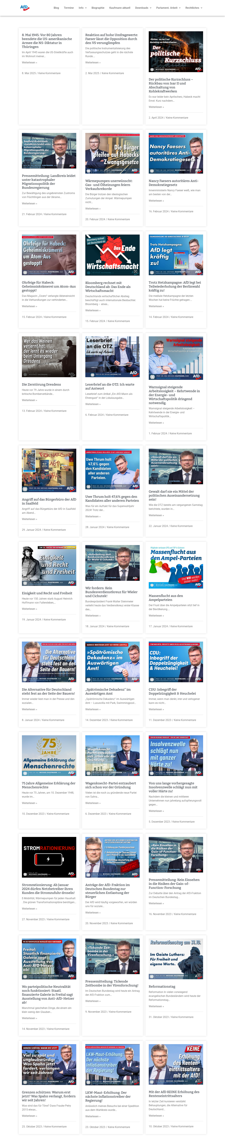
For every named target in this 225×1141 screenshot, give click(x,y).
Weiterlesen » (29, 62)
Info (81, 7)
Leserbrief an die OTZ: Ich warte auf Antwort (109, 386)
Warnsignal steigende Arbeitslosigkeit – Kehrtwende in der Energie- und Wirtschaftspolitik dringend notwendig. (174, 395)
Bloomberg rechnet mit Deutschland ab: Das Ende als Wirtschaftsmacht (108, 287)
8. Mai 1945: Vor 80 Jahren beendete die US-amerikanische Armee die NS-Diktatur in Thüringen (47, 41)
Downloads (141, 7)
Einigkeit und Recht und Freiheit (47, 593)
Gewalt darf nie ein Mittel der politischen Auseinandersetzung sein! (174, 495)
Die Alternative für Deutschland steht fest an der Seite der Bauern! (48, 691)
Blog (56, 7)
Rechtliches (192, 7)
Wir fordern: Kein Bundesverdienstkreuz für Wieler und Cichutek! (111, 592)
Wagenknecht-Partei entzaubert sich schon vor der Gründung (110, 785)
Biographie (98, 7)
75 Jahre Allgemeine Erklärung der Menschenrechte (48, 785)
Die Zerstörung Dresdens (41, 384)
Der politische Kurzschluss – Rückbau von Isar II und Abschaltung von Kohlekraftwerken (171, 85)
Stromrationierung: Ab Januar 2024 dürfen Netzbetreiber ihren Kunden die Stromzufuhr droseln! (48, 889)
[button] (82, 8)
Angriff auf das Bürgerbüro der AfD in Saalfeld (49, 501)
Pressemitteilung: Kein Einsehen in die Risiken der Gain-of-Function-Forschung (174, 884)
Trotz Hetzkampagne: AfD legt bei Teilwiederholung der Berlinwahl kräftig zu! (175, 286)
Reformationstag (162, 986)
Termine (69, 7)
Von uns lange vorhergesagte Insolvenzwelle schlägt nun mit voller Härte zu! (173, 787)
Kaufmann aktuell (119, 7)
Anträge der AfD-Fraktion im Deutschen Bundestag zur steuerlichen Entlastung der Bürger (107, 891)
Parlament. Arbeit (166, 7)
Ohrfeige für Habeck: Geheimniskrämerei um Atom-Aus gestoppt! (49, 286)
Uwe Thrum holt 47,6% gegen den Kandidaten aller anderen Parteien (112, 499)
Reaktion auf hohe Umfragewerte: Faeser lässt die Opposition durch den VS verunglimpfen (111, 39)
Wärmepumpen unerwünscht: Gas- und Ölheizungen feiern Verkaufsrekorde (109, 185)
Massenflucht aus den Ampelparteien (166, 598)
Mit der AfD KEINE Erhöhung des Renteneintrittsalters (174, 1094)
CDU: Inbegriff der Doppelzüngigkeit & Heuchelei (172, 691)
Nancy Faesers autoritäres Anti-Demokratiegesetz (174, 183)
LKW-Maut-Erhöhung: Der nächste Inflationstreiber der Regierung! (108, 1096)
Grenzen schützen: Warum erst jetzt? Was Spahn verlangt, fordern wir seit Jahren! (49, 1096)
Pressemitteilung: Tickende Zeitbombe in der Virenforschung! (112, 983)
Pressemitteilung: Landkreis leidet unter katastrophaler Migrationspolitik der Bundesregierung (49, 182)
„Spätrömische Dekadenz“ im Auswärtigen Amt (108, 691)
